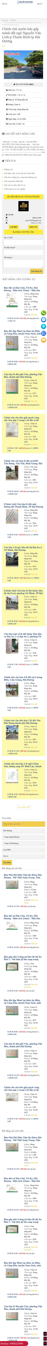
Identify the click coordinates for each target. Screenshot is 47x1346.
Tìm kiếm (7, 863)
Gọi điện (13, 227)
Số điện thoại (9, 248)
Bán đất (13, 20)
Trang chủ (5, 20)
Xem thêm (22, 807)
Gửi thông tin (36, 271)
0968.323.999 (37, 218)
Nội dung (8, 257)
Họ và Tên (8, 238)
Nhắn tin (33, 227)
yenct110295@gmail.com (33, 220)
